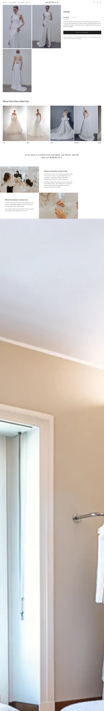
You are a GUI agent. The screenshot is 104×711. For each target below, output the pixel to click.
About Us (28, 2)
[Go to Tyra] (14, 123)
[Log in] (97, 2)
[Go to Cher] (62, 123)
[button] (94, 2)
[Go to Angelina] (86, 123)
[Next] (100, 102)
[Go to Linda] (38, 123)
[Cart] (100, 2)
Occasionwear (12, 2)
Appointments (20, 2)
